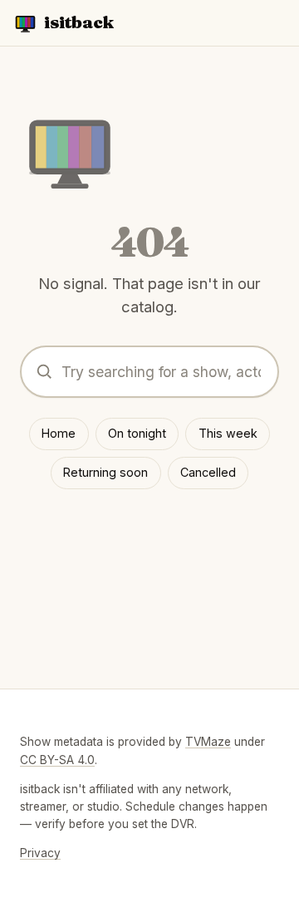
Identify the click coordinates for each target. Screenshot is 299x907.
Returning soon (105, 472)
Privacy (40, 853)
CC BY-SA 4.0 (57, 760)
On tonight (137, 433)
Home (59, 433)
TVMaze (208, 741)
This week (228, 433)
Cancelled (208, 472)
